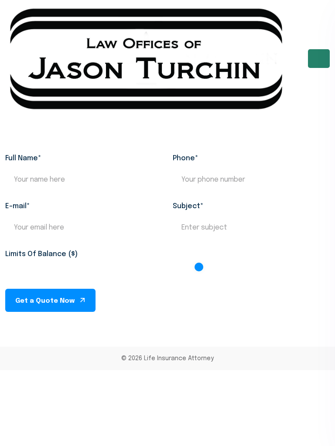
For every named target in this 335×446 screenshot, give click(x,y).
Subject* (188, 206)
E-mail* (17, 206)
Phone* (185, 158)
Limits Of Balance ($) (41, 254)
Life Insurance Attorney (179, 358)
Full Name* (23, 158)
